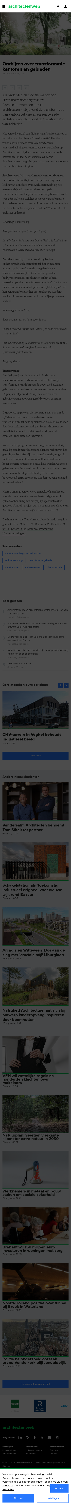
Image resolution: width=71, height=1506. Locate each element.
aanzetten (8, 1489)
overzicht (7, 1485)
